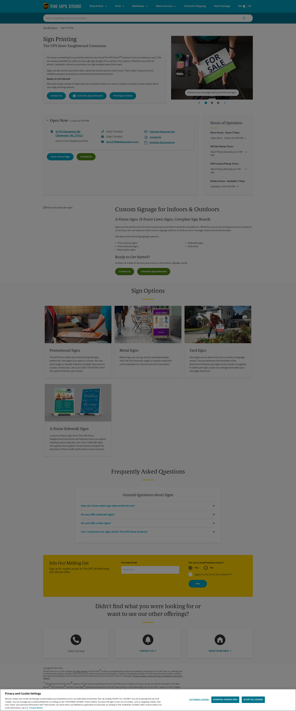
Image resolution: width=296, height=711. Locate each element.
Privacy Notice (36, 708)
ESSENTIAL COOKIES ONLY (225, 700)
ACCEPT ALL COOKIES (253, 700)
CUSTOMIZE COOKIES (199, 700)
